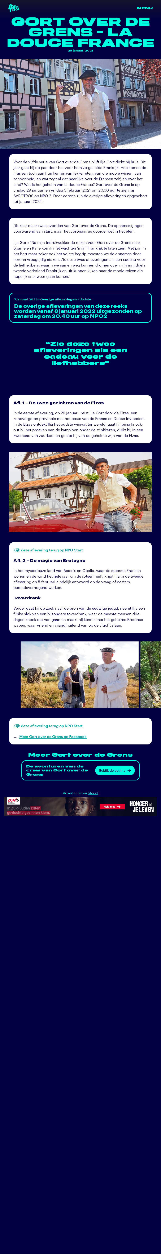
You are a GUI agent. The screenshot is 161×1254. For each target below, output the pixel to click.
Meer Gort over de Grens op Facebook (53, 736)
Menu (145, 8)
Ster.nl (93, 793)
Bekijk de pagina (112, 770)
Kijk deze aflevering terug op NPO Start (48, 550)
